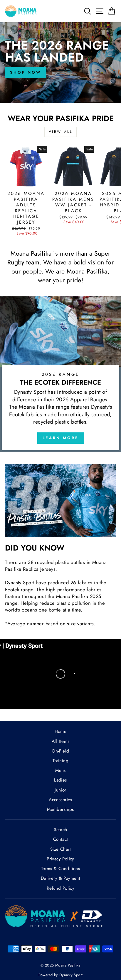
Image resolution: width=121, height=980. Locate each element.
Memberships (60, 809)
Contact (60, 839)
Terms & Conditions (60, 868)
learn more (61, 438)
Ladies (60, 780)
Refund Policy (60, 888)
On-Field (60, 751)
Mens (60, 770)
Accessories (60, 799)
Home (61, 731)
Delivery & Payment (60, 878)
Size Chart (60, 849)
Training (60, 760)
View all (61, 131)
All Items (61, 741)
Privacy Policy (60, 859)
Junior (60, 790)
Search (60, 829)
